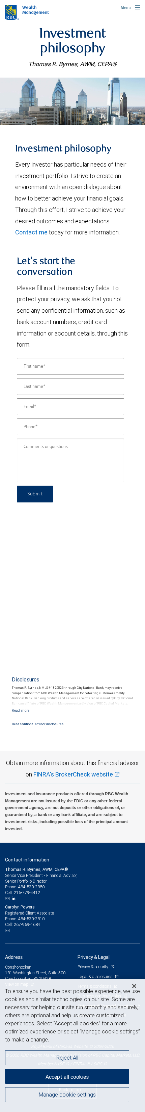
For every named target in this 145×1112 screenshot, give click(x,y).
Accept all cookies (67, 1076)
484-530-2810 (31, 919)
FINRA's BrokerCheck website (73, 774)
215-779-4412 (27, 892)
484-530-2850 (31, 887)
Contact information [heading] (27, 860)
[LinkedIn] (14, 898)
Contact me (31, 232)
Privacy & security (93, 967)
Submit (34, 494)
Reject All (67, 1057)
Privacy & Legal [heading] (94, 957)
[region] (72, 1045)
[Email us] (8, 898)
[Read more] (20, 710)
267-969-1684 (27, 924)
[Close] (134, 986)
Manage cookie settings (67, 1094)
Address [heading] (14, 957)
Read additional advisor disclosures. (38, 724)
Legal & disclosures (95, 976)
